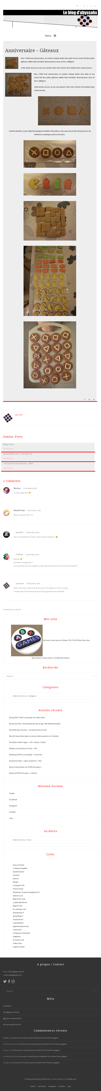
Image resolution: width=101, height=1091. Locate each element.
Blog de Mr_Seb (19, 899)
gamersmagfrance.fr (31, 892)
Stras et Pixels (18, 865)
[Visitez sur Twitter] (5, 982)
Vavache (16, 875)
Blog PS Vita (17, 906)
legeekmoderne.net (21, 926)
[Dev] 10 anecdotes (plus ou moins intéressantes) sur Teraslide (34, 736)
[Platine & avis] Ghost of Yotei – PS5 (23, 748)
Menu (48, 35)
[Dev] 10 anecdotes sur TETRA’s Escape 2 (25, 767)
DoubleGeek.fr (18, 871)
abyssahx (19, 415)
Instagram (13, 806)
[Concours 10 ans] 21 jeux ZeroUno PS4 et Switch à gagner (35, 1038)
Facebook (13, 799)
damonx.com (18, 895)
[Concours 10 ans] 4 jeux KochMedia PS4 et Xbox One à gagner (43, 1056)
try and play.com (19, 909)
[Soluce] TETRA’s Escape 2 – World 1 (23, 773)
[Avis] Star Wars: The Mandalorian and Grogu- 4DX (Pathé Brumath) (34, 724)
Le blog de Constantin (21, 933)
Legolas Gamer (19, 947)
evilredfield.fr (18, 923)
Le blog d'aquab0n (20, 868)
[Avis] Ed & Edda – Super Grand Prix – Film (25, 761)
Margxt (15, 882)
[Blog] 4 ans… (9, 444)
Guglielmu (17, 936)
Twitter (12, 793)
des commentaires (12, 1018)
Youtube (12, 812)
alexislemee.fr (18, 912)
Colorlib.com (71, 1079)
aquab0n (19, 532)
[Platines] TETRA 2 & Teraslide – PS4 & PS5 (25, 754)
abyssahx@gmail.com (13, 975)
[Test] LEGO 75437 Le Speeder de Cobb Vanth (27, 717)
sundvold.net (18, 919)
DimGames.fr (18, 892)
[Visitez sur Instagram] (13, 982)
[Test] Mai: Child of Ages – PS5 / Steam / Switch (27, 742)
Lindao (5, 1038)
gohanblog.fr (18, 916)
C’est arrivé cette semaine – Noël (18, 463)
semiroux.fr (17, 929)
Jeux (11, 818)
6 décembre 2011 (30, 488)
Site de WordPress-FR (12, 1024)
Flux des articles (11, 1012)
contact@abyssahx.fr (15, 971)
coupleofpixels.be (20, 902)
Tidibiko (19, 554)
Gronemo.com (18, 940)
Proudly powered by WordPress (37, 1079)
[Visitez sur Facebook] (9, 982)
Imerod (16, 878)
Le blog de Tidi (18, 885)
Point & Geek (18, 889)
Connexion (7, 1006)
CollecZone (17, 943)
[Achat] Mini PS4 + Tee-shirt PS (17, 454)
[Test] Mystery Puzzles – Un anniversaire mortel (28, 730)
